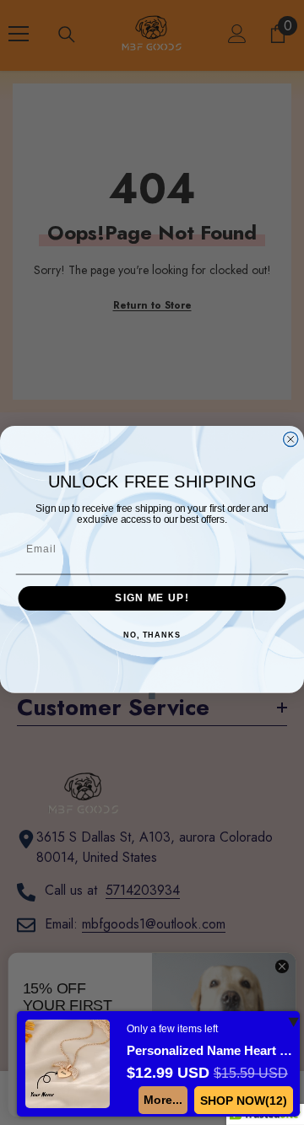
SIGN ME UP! (151, 598)
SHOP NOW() (243, 1100)
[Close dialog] (291, 439)
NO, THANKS (152, 635)
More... (163, 1099)
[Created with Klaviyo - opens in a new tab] (152, 696)
